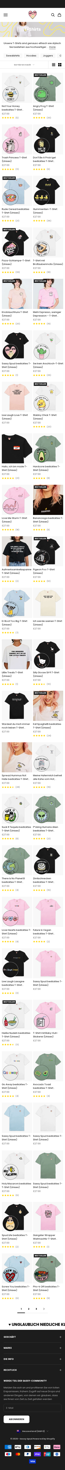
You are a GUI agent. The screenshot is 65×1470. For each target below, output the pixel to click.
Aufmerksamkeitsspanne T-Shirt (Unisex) (16, 571)
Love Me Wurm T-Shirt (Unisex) (14, 519)
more (52, 47)
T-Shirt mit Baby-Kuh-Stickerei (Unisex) (45, 1034)
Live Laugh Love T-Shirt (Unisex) (15, 416)
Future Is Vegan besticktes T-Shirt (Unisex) (43, 931)
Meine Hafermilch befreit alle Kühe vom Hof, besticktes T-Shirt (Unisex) (47, 777)
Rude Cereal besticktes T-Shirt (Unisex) (15, 210)
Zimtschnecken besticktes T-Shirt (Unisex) (43, 880)
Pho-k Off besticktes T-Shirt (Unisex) (46, 1288)
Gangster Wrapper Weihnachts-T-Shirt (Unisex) (44, 1237)
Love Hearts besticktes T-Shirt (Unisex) (16, 931)
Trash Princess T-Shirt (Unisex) (14, 159)
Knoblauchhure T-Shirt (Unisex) (15, 313)
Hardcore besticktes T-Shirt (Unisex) (46, 468)
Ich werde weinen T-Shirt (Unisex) (47, 622)
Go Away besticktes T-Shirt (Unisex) (15, 1086)
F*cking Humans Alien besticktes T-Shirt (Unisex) (45, 829)
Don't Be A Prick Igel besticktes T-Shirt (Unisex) (44, 159)
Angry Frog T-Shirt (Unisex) (43, 107)
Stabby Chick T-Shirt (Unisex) (45, 416)
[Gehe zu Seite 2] (44, 1309)
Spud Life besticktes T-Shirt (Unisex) (15, 1236)
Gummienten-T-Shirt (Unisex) (45, 210)
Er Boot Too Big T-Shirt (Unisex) (14, 622)
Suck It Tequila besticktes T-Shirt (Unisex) (16, 828)
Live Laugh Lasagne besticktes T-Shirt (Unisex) (13, 983)
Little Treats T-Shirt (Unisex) (12, 674)
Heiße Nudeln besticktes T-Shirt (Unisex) (16, 1034)
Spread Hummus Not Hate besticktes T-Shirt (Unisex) (15, 777)
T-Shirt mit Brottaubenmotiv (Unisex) (48, 262)
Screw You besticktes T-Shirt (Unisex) (16, 1288)
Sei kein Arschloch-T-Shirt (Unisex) (48, 365)
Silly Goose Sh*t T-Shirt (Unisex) (46, 674)
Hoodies (31, 55)
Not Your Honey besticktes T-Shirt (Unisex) (12, 108)
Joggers (48, 55)
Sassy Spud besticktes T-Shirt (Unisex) (16, 365)
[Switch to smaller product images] (59, 64)
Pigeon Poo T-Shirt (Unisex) (44, 571)
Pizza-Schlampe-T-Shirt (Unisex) (16, 262)
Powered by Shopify (44, 1438)
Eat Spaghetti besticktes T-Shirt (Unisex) (47, 725)
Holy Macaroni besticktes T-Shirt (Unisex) (16, 1185)
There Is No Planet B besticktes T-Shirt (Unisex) (13, 880)
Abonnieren (16, 1419)
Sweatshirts (13, 55)
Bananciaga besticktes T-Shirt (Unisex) (48, 519)
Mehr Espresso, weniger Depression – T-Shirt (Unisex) (47, 314)
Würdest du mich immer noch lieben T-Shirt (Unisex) (16, 726)
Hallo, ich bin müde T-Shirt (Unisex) (14, 468)
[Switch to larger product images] (53, 64)
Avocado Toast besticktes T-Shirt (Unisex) (43, 1086)
